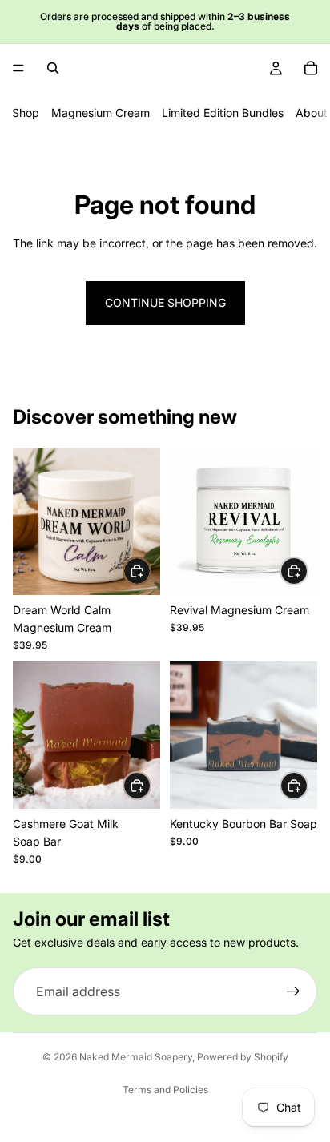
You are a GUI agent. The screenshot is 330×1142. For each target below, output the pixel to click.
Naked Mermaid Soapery (135, 1057)
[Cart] (310, 68)
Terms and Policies (165, 1090)
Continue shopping (165, 302)
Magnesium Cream (100, 112)
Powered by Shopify (242, 1057)
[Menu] (18, 68)
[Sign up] (293, 991)
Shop (25, 112)
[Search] (52, 68)
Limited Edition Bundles (223, 112)
